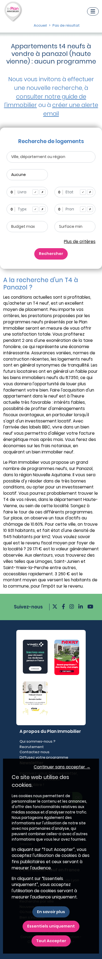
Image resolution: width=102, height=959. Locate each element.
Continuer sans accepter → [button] (62, 767)
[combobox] (27, 192)
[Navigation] (93, 11)
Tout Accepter (51, 941)
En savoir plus (51, 911)
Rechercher (51, 253)
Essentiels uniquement (51, 926)
